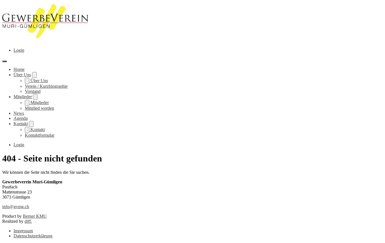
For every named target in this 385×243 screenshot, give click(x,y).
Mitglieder (23, 96)
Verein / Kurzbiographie (46, 86)
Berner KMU (35, 216)
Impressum (23, 230)
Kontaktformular (39, 135)
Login (19, 50)
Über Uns (22, 74)
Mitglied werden (39, 108)
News (19, 113)
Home (19, 69)
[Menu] (4, 61)
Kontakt (21, 123)
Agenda (21, 118)
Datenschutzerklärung (33, 235)
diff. (28, 221)
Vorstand (33, 91)
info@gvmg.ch (15, 206)
